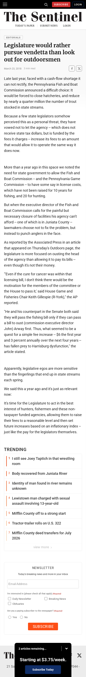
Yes (14, 617)
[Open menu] (5, 4)
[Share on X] (79, 68)
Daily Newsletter (21, 598)
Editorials (13, 37)
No (26, 617)
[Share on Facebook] (72, 68)
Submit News (49, 25)
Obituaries (18, 603)
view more (41, 547)
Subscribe (61, 4)
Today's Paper (24, 25)
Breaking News (57, 598)
